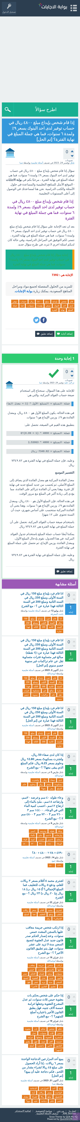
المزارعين (44, 1088)
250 (27, 623)
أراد (33, 1093)
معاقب (32, 965)
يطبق (28, 1041)
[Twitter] (36, 320)
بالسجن (51, 970)
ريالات (25, 910)
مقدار (25, 1097)
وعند (50, 974)
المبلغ (70, 310)
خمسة (59, 1041)
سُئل (72, 163)
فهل (28, 982)
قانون (59, 978)
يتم (60, 986)
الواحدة (58, 1093)
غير (44, 690)
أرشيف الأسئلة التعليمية (47, 1113)
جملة (15, 306)
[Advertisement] (40, 58)
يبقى (51, 788)
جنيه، (43, 1041)
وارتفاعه (58, 835)
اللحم (59, 1101)
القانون (44, 986)
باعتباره (41, 1046)
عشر (36, 982)
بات (35, 1029)
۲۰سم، (33, 831)
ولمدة (39, 306)
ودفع (51, 914)
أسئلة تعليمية (37, 163)
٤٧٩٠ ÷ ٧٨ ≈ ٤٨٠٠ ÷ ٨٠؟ (47, 852)
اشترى (59, 910)
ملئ (40, 835)
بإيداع (55, 301)
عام (53, 695)
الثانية (51, 627)
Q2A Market (72, 1116)
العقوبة (35, 978)
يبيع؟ (28, 1101)
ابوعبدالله (51, 673)
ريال (31, 301)
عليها (60, 970)
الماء (25, 839)
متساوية (36, 690)
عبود (54, 861)
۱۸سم (48, 835)
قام (71, 301)
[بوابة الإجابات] (52, 6)
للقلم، (59, 914)
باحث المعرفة (57, 614)
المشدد (41, 970)
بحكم (43, 1029)
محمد (50, 910)
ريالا (42, 1097)
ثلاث (52, 1033)
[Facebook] (43, 320)
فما (22, 306)
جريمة (41, 965)
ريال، (44, 780)
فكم (24, 784)
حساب (23, 301)
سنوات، (30, 306)
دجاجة (44, 1101)
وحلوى (32, 784)
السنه (59, 627)
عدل (44, 978)
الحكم (33, 974)
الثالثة (36, 627)
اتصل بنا (72, 1111)
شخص (63, 301)
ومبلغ (35, 623)
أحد (53, 1088)
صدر (25, 974)
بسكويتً (58, 784)
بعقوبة (28, 1029)
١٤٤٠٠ (50, 844)
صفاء (52, 780)
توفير (15, 301)
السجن (59, 982)
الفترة (54, 310)
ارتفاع (59, 839)
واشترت (35, 780)
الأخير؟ (34, 986)
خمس (31, 970)
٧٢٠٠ (33, 844)
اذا (61, 618)
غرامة (30, 1037)
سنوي (59, 699)
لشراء (34, 1097)
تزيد (43, 982)
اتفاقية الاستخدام (23, 1111)
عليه (36, 1101)
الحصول (58, 1097)
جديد (51, 978)
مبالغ (52, 690)
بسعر (48, 306)
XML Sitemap (69, 1113)
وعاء (60, 831)
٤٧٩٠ (59, 865)
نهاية (63, 310)
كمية (33, 839)
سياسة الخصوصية (44, 1111)
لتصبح (25, 978)
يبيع (60, 1088)
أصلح (32, 1046)
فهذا (28, 627)
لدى (71, 306)
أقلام (42, 910)
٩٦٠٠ (41, 844)
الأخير (49, 1046)
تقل (60, 695)
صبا (54, 1084)
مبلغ (47, 301)
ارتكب (59, 965)
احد (64, 306)
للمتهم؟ (58, 1050)
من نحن (60, 1111)
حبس (59, 1033)
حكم (60, 1029)
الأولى (43, 623)
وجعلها (39, 1037)
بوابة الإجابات (24, 291)
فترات (26, 690)
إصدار (41, 974)
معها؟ (43, 788)
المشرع (58, 1037)
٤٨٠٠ (39, 301)
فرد (48, 618)
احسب (41, 839)
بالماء (33, 835)
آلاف (51, 1041)
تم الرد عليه (69, 383)
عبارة (59, 631)
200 (43, 627)
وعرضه (43, 831)
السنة (52, 623)
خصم (26, 695)
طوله (52, 831)
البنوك (56, 306)
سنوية (35, 695)
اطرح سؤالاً (46, 109)
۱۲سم (50, 839)
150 (25, 618)
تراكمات (44, 695)
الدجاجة (33, 1088)
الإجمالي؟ (58, 918)
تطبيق (53, 986)
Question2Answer (69, 1119)
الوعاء (59, 844)
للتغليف (42, 914)
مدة (50, 982)
